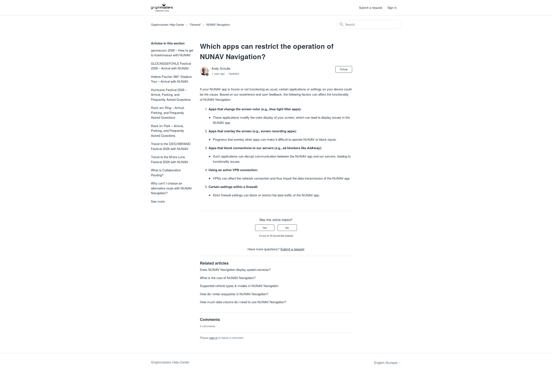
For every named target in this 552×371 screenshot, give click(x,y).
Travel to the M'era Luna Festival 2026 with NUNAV (169, 159)
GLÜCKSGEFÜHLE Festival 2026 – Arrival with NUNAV (171, 66)
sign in (213, 338)
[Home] (162, 8)
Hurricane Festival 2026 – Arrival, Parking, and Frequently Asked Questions (171, 94)
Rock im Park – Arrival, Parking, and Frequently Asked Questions (167, 130)
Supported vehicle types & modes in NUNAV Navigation (239, 285)
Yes (265, 227)
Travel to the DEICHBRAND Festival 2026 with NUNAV (171, 146)
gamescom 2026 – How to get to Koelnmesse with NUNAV (172, 52)
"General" (195, 24)
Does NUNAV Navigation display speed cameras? (235, 269)
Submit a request (370, 7)
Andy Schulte (221, 68)
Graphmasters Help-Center (167, 24)
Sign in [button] (392, 7)
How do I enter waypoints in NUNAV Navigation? (234, 294)
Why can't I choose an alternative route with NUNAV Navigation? (171, 188)
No (287, 227)
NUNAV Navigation (218, 24)
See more (158, 201)
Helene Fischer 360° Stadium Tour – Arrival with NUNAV (171, 79)
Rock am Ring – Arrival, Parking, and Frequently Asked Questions (168, 112)
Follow (344, 69)
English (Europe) (386, 362)
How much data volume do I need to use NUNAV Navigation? (243, 302)
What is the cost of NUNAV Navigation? (228, 277)
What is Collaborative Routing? (166, 172)
